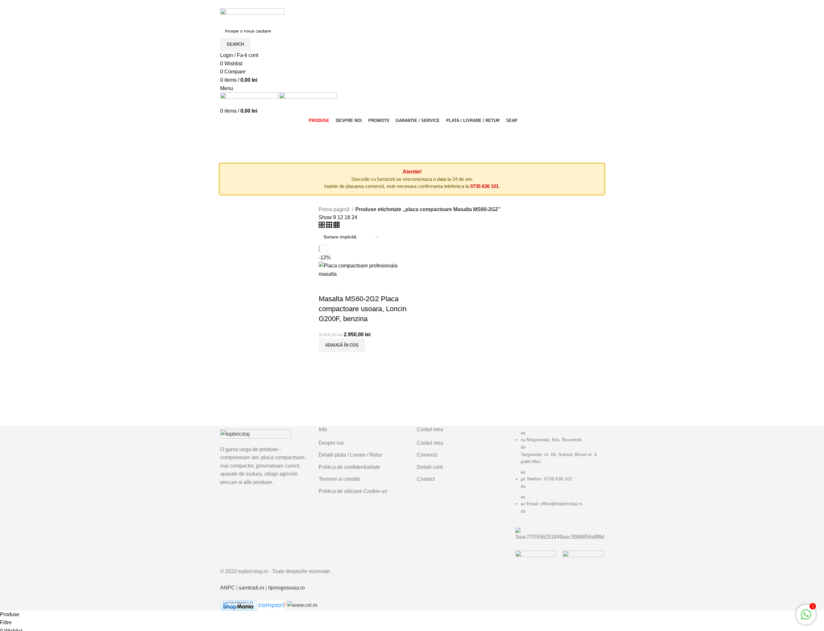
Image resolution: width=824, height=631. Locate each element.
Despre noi (331, 443)
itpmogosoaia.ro (286, 587)
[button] (342, 345)
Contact (426, 479)
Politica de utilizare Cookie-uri (353, 491)
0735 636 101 (484, 186)
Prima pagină (335, 209)
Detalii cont (430, 467)
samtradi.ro (251, 587)
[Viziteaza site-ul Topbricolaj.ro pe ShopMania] (238, 605)
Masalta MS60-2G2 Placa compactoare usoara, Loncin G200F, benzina (363, 309)
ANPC (227, 587)
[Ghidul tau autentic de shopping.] (272, 605)
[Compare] (327, 286)
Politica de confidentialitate (349, 467)
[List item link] (559, 475)
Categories (256, 131)
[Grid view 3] (329, 226)
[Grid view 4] (336, 226)
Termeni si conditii (339, 479)
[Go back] (228, 131)
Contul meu (430, 443)
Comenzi (427, 455)
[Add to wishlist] (344, 286)
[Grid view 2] (322, 226)
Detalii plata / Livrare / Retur (350, 455)
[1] (806, 618)
